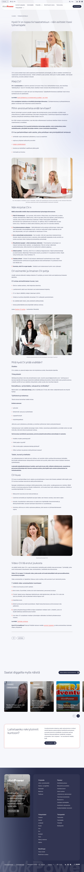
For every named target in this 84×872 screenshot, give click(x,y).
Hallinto (40, 842)
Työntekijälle (60, 820)
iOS (39, 864)
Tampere (40, 817)
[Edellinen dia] (74, 716)
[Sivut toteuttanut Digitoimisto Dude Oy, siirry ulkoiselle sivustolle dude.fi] (77, 864)
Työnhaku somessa (22, 621)
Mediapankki (60, 825)
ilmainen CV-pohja (20, 309)
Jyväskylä (40, 823)
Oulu (39, 828)
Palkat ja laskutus (42, 839)
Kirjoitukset (10, 684)
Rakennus (40, 791)
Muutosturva (60, 799)
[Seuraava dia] (78, 716)
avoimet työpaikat (49, 625)
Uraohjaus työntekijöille (63, 802)
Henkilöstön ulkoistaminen (63, 805)
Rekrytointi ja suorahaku (63, 785)
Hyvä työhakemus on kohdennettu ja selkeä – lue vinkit (32, 97)
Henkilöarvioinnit (61, 788)
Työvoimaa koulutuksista (63, 797)
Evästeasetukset (20, 864)
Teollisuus (40, 794)
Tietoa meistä (41, 851)
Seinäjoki (40, 834)
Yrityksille (59, 823)
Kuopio (40, 825)
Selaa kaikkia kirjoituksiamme (68, 672)
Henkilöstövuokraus (62, 783)
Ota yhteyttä (77, 6)
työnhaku (20, 638)
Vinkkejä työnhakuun (23, 16)
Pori (39, 831)
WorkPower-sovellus (43, 854)
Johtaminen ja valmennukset (64, 794)
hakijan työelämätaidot (19, 144)
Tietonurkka (60, 817)
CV (14, 638)
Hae (72, 1)
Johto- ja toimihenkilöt (43, 783)
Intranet (4, 1)
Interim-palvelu (61, 791)
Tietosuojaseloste (8, 864)
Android (43, 864)
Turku (39, 836)
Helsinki (40, 820)
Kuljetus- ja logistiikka (43, 785)
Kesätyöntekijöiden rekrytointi (64, 808)
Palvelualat (41, 788)
